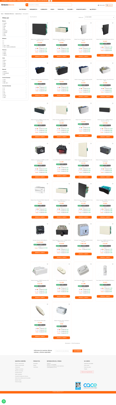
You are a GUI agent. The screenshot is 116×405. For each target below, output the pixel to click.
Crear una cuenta (87, 367)
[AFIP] (78, 385)
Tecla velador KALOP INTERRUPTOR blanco (105, 280)
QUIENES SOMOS (12, 0)
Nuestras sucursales (19, 370)
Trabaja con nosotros (19, 369)
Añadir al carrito (40, 56)
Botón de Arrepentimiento (87, 371)
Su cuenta (87, 361)
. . (4, 400)
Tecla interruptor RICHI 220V (40, 320)
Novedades (35, 363)
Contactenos (17, 367)
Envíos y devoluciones (19, 363)
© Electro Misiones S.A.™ (58, 391)
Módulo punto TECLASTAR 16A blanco (83, 119)
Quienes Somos (18, 379)
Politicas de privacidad (19, 365)
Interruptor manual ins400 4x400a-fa (40, 240)
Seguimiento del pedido (88, 363)
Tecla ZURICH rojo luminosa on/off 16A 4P (61, 159)
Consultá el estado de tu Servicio (21, 376)
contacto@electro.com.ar (52, 367)
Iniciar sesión (86, 365)
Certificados (35, 367)
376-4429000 (53, 364)
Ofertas (34, 365)
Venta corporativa (18, 374)
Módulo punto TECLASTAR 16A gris (61, 79)
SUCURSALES (5, 0)
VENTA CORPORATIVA (42, 0)
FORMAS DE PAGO (21, 0)
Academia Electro (18, 372)
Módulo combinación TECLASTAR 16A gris (39, 79)
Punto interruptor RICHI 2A (61, 280)
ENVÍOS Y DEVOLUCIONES (31, 0)
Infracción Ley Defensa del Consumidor (22, 378)
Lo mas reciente (99, 17)
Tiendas (85, 369)
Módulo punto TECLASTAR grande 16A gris (105, 39)
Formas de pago (18, 381)
